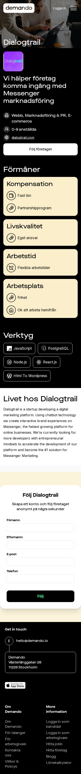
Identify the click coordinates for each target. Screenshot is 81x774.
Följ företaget (40, 149)
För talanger (15, 733)
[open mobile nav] (73, 8)
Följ (40, 596)
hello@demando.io (32, 641)
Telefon (12, 571)
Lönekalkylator (58, 763)
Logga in (59, 8)
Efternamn (15, 537)
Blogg (51, 756)
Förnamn (13, 520)
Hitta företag (56, 750)
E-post (12, 554)
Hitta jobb (54, 744)
